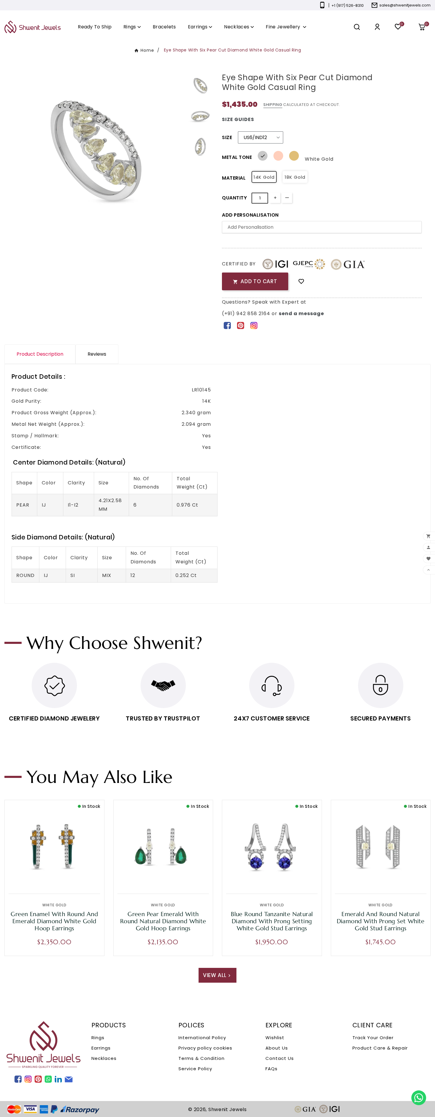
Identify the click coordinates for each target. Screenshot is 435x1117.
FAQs (271, 1069)
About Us (276, 1048)
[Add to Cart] (67, 879)
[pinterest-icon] (240, 325)
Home (147, 50)
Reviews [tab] (97, 354)
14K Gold (264, 177)
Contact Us (279, 1058)
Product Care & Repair (380, 1048)
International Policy (202, 1037)
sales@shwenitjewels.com (405, 5)
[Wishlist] (301, 281)
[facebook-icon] (227, 325)
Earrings (101, 1048)
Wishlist (274, 1037)
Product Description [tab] (40, 354)
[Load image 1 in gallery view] (200, 86)
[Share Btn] (240, 325)
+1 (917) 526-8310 (347, 5)
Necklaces (104, 1058)
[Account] (377, 27)
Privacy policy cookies (205, 1048)
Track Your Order (373, 1037)
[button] (424, 26)
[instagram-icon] (254, 325)
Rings (97, 1037)
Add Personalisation (250, 215)
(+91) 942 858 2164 (247, 313)
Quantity (234, 197)
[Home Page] (32, 26)
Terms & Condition (201, 1058)
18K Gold (295, 177)
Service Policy (195, 1069)
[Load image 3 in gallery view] (200, 146)
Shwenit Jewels (227, 1109)
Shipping (272, 104)
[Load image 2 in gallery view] (200, 116)
